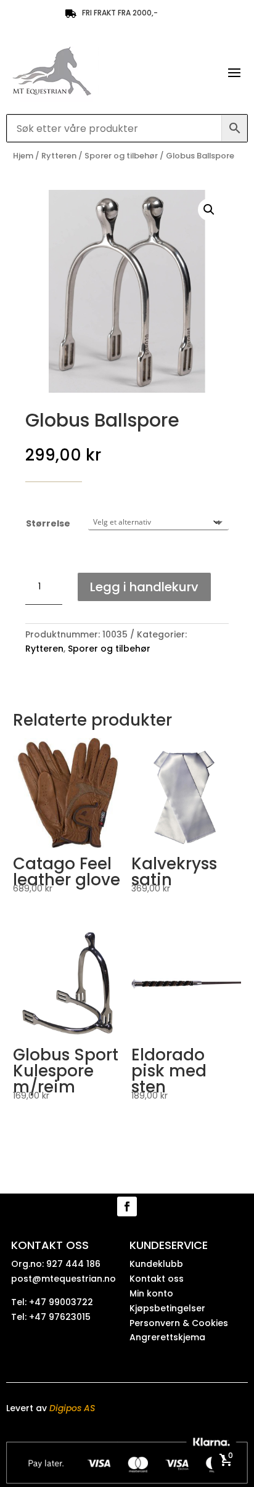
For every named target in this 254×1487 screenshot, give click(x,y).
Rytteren (58, 156)
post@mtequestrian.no (63, 1278)
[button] (209, 210)
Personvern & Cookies (178, 1323)
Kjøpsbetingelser (167, 1308)
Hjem (23, 156)
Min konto (151, 1293)
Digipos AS (72, 1408)
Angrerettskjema (167, 1337)
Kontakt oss (156, 1278)
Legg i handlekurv (144, 587)
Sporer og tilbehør (121, 156)
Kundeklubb (156, 1264)
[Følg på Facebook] (127, 1206)
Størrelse (48, 523)
